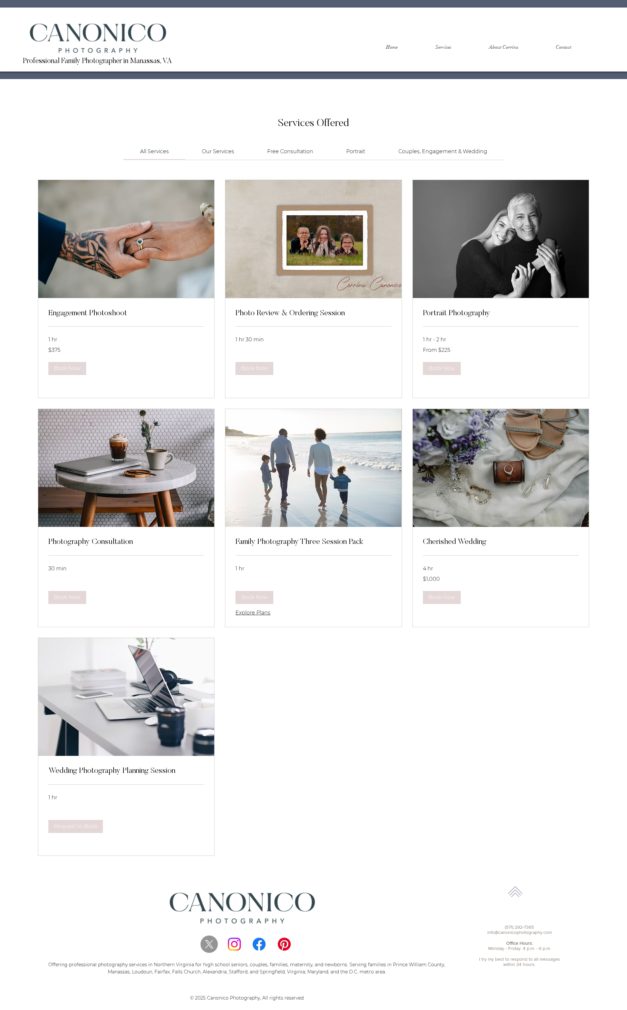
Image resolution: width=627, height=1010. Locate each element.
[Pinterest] (284, 944)
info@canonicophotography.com (519, 932)
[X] (209, 944)
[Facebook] (259, 944)
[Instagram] (234, 944)
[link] (154, 151)
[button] (67, 368)
